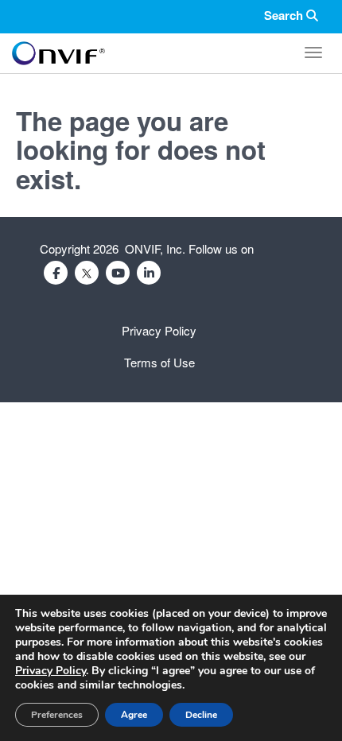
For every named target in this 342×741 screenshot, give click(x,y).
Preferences (57, 714)
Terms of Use (159, 362)
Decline (201, 714)
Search (285, 15)
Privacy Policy (159, 330)
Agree (134, 714)
